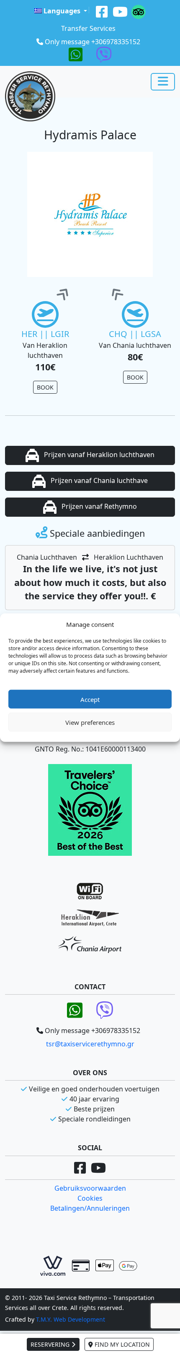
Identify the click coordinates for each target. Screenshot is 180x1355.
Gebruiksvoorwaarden (90, 1188)
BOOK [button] (45, 387)
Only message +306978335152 (92, 41)
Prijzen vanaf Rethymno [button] (98, 506)
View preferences (90, 722)
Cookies (90, 1198)
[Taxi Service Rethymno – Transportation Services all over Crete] (30, 96)
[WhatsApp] (75, 53)
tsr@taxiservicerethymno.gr (90, 1043)
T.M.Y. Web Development (70, 1319)
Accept (90, 699)
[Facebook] (101, 10)
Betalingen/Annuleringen (90, 1208)
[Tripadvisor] (138, 10)
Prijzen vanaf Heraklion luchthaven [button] (98, 454)
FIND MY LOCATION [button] (121, 1344)
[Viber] (104, 53)
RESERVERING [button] (51, 1344)
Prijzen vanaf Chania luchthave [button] (98, 480)
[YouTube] (120, 10)
